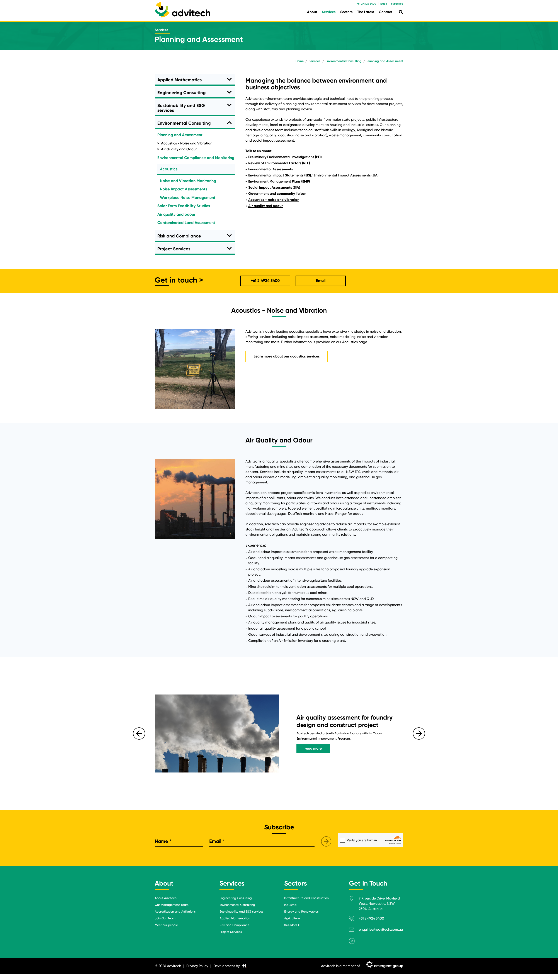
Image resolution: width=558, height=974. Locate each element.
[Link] (182, 9)
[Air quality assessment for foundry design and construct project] (217, 733)
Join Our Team (165, 918)
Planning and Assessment (179, 134)
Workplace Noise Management (187, 197)
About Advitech (166, 898)
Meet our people (166, 925)
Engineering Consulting (181, 92)
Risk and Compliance (179, 236)
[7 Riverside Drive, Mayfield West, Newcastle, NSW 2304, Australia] (354, 899)
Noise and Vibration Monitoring (188, 180)
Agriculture (292, 918)
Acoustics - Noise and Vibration (186, 143)
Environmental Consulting (184, 123)
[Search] (400, 12)
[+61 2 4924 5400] (354, 919)
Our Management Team (172, 904)
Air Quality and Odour (179, 149)
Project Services (173, 248)
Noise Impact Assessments (183, 189)
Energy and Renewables (301, 911)
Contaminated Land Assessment (186, 222)
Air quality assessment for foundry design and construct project (344, 721)
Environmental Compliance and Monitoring (195, 157)
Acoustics (168, 169)
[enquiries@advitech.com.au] (354, 930)
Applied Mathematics (179, 79)
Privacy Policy (197, 966)
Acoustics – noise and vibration (273, 200)
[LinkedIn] (352, 941)
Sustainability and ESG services (181, 108)
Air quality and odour (176, 214)
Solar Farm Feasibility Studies (183, 205)
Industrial (290, 904)
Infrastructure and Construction (306, 898)
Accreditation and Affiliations (175, 911)
